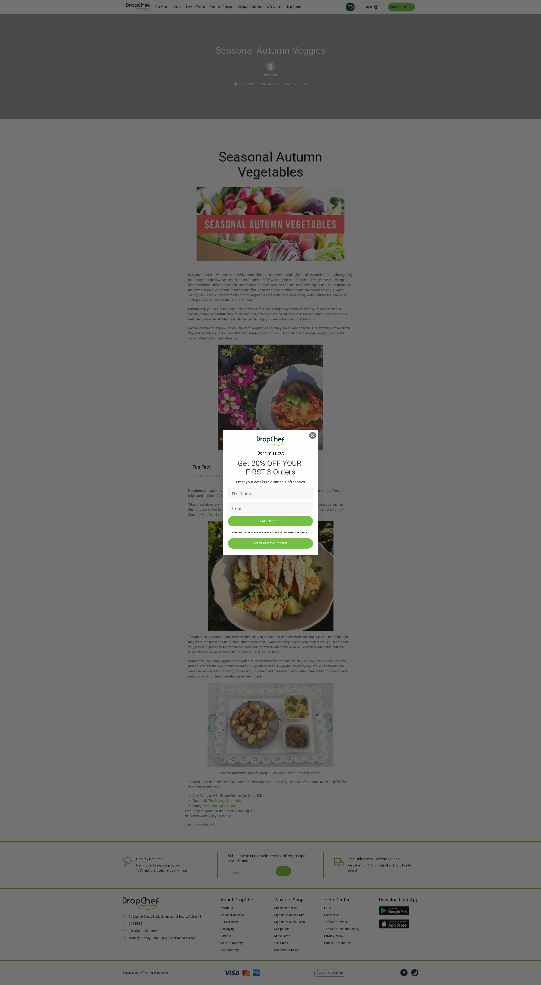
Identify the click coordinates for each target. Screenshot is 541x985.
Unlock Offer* (270, 521)
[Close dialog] (312, 435)
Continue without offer (271, 543)
